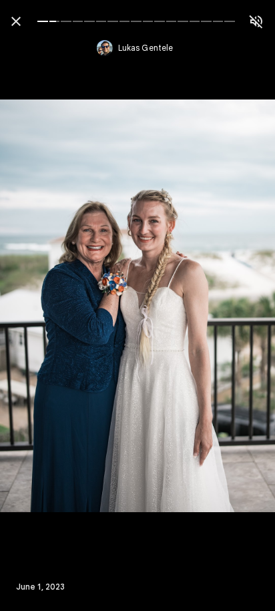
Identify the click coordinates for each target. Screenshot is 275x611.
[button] (37, 306)
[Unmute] (256, 21)
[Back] (16, 21)
